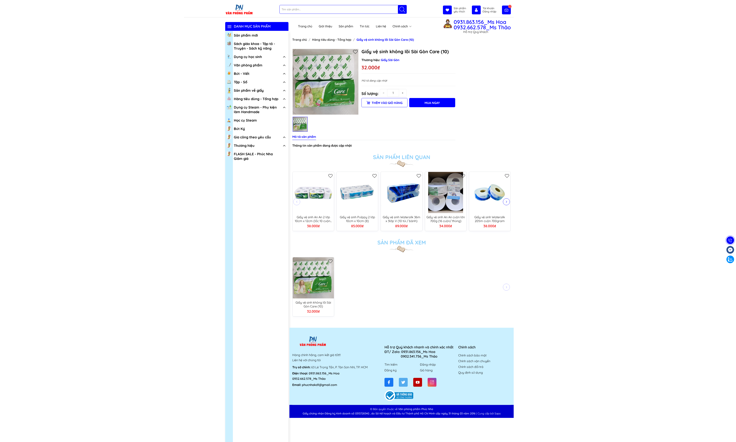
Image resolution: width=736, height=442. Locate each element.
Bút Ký (239, 129)
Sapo (498, 413)
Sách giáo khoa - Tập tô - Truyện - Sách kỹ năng (254, 46)
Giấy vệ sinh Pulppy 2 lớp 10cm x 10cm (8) (357, 219)
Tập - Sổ (240, 82)
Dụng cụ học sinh (248, 57)
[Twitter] (403, 382)
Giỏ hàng (426, 370)
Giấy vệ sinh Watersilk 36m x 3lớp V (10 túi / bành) (401, 219)
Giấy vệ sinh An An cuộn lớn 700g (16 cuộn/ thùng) (445, 219)
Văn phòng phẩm (248, 65)
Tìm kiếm (391, 364)
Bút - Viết (241, 73)
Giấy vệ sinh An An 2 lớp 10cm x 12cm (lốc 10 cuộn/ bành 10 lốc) (313, 219)
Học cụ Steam (245, 120)
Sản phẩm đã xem (401, 242)
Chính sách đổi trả (470, 367)
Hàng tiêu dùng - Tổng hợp (256, 99)
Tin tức (364, 26)
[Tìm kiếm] (402, 9)
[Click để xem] (325, 82)
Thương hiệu (244, 145)
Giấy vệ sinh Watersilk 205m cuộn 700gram (489, 219)
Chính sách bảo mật (472, 355)
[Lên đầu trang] (731, 433)
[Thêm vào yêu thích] (355, 51)
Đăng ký (390, 370)
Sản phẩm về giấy (249, 90)
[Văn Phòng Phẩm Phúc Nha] (239, 10)
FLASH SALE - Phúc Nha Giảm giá (253, 156)
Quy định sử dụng (470, 372)
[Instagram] (432, 382)
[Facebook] (388, 382)
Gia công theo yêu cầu (252, 137)
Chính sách (401, 26)
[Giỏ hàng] (506, 10)
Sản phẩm (346, 26)
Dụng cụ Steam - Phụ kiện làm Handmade (255, 109)
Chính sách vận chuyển (474, 361)
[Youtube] (417, 382)
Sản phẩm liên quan (401, 157)
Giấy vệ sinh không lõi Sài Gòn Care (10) (313, 304)
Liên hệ (381, 26)
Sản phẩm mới (246, 35)
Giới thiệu (325, 26)
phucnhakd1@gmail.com (319, 385)
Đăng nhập (428, 364)
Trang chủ (305, 26)
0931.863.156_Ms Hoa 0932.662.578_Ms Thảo (482, 24)
